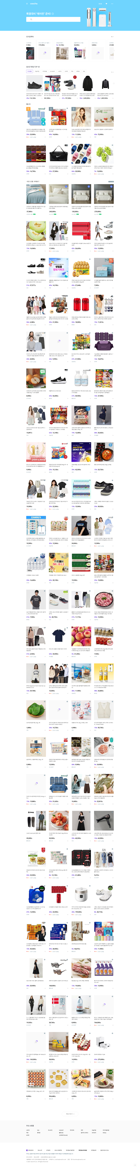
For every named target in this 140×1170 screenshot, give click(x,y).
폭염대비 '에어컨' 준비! (38, 13)
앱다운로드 (31, 1150)
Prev (26, 50)
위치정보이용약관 (70, 1150)
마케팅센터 (93, 1150)
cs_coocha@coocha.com (59, 1159)
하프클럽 (29, 71)
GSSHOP (61, 1130)
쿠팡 (72, 71)
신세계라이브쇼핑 (63, 1135)
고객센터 (48, 1150)
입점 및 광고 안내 (104, 1150)
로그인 (100, 4)
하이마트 (72, 1130)
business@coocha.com (79, 1159)
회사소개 (40, 1150)
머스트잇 (50, 1130)
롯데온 (78, 71)
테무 (82, 1130)
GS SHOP (52, 71)
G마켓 (66, 71)
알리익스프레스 (84, 1133)
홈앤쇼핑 (61, 1133)
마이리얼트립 (106, 1130)
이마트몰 (45, 71)
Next (113, 50)
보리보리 (94, 1133)
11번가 (59, 71)
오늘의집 (37, 71)
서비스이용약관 (58, 1150)
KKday (104, 1133)
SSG (84, 71)
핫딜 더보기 (69, 1114)
